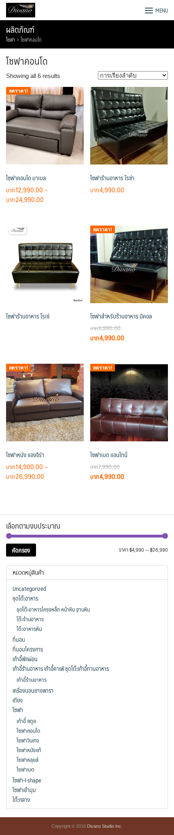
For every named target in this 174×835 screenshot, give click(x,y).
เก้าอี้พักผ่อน (25, 659)
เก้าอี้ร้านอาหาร (32, 679)
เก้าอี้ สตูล (26, 720)
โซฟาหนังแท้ (29, 750)
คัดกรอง (21, 550)
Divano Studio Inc (104, 826)
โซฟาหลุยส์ (27, 759)
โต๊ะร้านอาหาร (30, 619)
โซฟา (10, 39)
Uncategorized (29, 588)
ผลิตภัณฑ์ (20, 29)
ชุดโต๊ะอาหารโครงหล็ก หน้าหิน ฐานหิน (53, 609)
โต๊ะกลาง (21, 799)
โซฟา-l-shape (27, 780)
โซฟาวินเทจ (28, 740)
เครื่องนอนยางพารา (33, 690)
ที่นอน (19, 639)
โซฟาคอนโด (28, 730)
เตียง (18, 700)
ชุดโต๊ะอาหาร (25, 598)
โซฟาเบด (25, 769)
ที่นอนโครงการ (28, 649)
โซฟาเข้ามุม (24, 790)
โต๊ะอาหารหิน (29, 628)
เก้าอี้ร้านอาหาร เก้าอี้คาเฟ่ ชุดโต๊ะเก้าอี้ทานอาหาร (61, 668)
